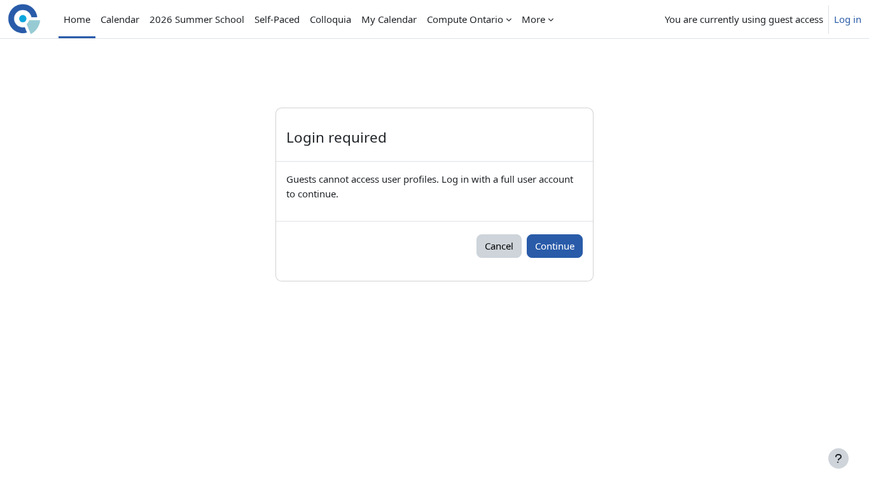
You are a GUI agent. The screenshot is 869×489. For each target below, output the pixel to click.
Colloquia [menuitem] (330, 19)
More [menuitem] (533, 19)
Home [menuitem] (77, 19)
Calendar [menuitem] (120, 19)
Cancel (499, 245)
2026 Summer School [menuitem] (196, 19)
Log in (847, 19)
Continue (554, 245)
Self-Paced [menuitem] (277, 19)
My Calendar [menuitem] (389, 19)
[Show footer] (838, 458)
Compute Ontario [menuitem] (465, 19)
